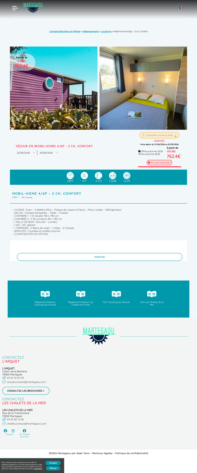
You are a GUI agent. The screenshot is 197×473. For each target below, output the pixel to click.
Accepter (53, 463)
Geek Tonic (83, 453)
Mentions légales (102, 453)
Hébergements (90, 31)
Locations (106, 31)
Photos (100, 257)
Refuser (53, 468)
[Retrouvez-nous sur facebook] (5, 431)
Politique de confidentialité (131, 453)
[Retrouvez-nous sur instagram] (13, 431)
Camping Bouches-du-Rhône (64, 31)
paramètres (38, 469)
